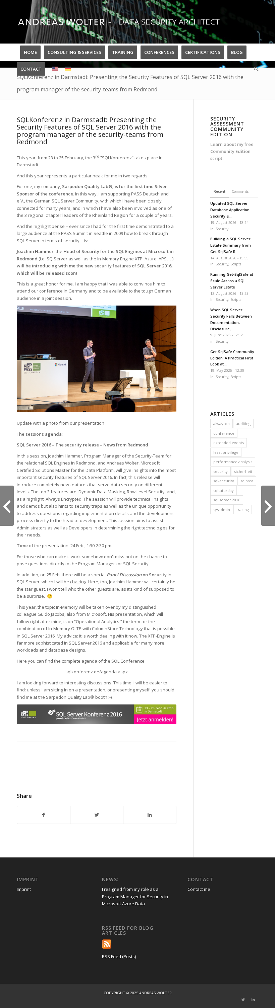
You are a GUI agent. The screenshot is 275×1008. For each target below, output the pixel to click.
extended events (228, 442)
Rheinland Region (110, 215)
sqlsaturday (223, 490)
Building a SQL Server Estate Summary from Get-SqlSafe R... (230, 245)
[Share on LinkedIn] (149, 815)
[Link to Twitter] (243, 1000)
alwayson (221, 423)
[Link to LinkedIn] (253, 1000)
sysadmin (221, 509)
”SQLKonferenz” (116, 158)
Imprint (24, 889)
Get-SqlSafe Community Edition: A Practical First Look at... (232, 358)
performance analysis (232, 461)
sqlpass (246, 480)
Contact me (198, 889)
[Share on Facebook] (43, 815)
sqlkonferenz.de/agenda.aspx (96, 672)
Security (222, 229)
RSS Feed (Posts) (119, 956)
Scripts (235, 264)
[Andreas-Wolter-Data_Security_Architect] (126, 22)
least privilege (225, 452)
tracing (242, 509)
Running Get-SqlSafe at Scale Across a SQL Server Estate (231, 280)
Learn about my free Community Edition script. (232, 151)
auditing (243, 423)
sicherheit (243, 471)
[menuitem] (30, 52)
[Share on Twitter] (96, 815)
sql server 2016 (226, 499)
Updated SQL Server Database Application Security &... (230, 210)
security (220, 471)
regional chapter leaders (53, 215)
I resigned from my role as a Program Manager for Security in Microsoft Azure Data (135, 896)
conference (223, 433)
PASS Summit (74, 233)
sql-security (223, 480)
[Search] (254, 69)
